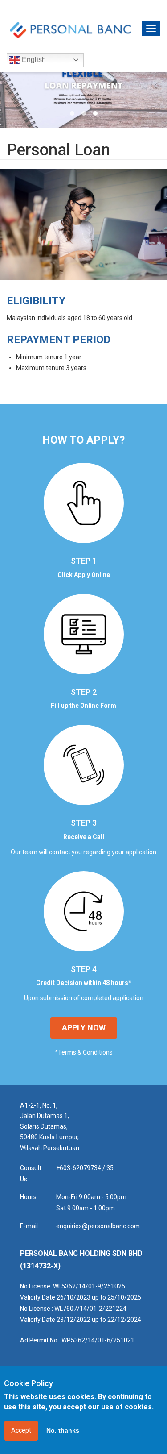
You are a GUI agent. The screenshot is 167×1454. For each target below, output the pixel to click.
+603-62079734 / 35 (85, 1168)
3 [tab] (95, 113)
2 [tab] (84, 113)
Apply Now (84, 1027)
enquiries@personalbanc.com (98, 1226)
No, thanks (62, 1430)
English (33, 59)
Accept (21, 1430)
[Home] (70, 30)
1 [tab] (72, 113)
